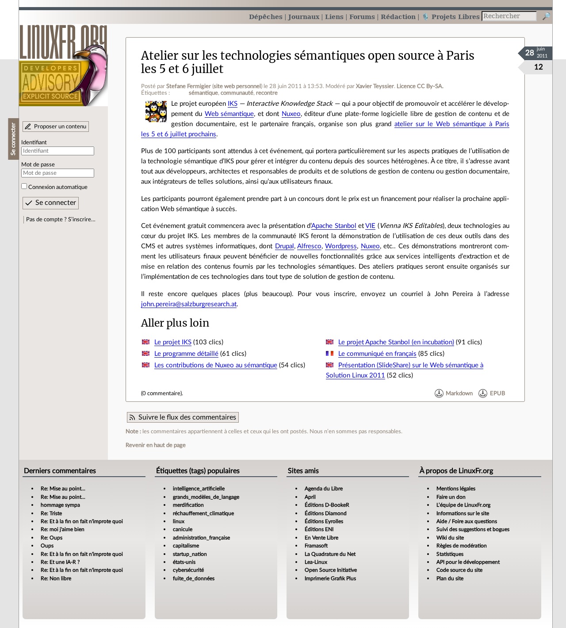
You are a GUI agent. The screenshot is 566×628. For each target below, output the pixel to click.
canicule (182, 529)
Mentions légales (455, 488)
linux (178, 521)
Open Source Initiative (331, 570)
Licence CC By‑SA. (420, 86)
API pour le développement (468, 562)
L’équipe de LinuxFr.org (463, 505)
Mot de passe (38, 164)
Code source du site (459, 570)
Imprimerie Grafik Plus (330, 578)
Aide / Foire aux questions (466, 521)
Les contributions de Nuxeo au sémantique (215, 365)
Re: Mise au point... (63, 488)
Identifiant (34, 142)
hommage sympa (60, 505)
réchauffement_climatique (203, 513)
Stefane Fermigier (188, 86)
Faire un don (451, 497)
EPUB (497, 393)
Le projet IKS (172, 342)
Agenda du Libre (324, 488)
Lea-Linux (316, 562)
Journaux (303, 16)
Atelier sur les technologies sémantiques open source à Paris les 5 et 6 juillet (307, 62)
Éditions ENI (319, 529)
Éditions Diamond (326, 513)
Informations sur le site (462, 513)
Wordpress (341, 246)
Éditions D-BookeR (327, 505)
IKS (232, 103)
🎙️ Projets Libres (450, 16)
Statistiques (449, 554)
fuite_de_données (193, 578)
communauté (237, 93)
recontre (267, 93)
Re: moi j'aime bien (62, 529)
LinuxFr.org (63, 60)
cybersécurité (188, 570)
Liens (334, 16)
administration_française (201, 537)
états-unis (184, 562)
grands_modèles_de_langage (206, 497)
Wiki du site (450, 537)
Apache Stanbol (333, 226)
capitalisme (186, 545)
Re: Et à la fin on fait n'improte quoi (82, 521)
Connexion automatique (58, 187)
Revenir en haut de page (156, 445)
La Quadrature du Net (330, 554)
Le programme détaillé (186, 354)
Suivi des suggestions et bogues (472, 529)
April (310, 497)
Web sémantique (229, 114)
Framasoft (316, 545)
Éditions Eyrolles (324, 521)
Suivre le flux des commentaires (187, 417)
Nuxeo (291, 114)
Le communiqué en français (377, 354)
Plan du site (449, 578)
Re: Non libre (56, 578)
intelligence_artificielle (199, 488)
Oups (47, 545)
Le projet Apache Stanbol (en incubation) (396, 342)
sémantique (203, 93)
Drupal (284, 246)
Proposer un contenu (60, 126)
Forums (362, 16)
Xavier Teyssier (375, 86)
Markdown (459, 393)
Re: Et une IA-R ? (60, 562)
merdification (188, 505)
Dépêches (266, 16)
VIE (370, 226)
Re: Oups (51, 537)
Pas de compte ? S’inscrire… (61, 219)
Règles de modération (461, 545)
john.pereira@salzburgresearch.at (189, 304)
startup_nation (190, 554)
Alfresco (309, 246)
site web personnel (237, 86)
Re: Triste (51, 513)
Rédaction (398, 16)
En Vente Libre (321, 537)
